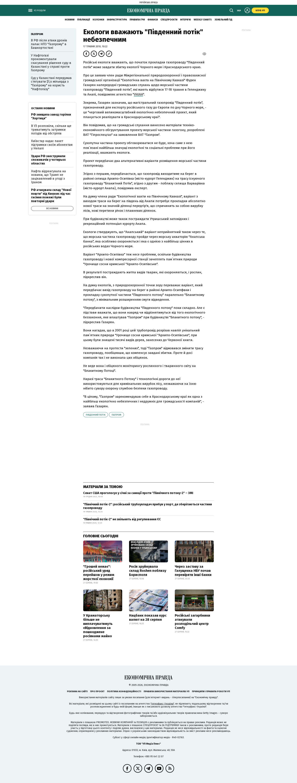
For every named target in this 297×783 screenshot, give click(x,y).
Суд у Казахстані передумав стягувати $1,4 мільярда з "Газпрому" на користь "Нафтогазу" (51, 83)
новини (69, 19)
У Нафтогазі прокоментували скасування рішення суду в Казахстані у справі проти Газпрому (51, 63)
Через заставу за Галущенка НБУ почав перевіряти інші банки (193, 570)
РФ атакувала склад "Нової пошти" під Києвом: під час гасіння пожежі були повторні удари (51, 195)
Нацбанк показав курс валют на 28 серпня (148, 617)
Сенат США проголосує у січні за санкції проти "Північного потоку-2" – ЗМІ (138, 493)
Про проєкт (97, 691)
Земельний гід (223, 19)
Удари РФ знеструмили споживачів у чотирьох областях (48, 159)
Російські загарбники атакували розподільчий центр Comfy (192, 621)
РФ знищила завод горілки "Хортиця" (51, 116)
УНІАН (138, 94)
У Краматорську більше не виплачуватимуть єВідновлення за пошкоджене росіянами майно (98, 625)
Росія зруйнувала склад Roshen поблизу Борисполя (147, 570)
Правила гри (137, 19)
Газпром (116, 414)
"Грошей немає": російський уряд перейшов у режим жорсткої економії (98, 572)
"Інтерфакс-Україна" (162, 703)
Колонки (98, 19)
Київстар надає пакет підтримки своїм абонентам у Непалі (52, 144)
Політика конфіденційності (124, 691)
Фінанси (152, 19)
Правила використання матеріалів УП (166, 691)
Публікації (83, 19)
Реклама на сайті (77, 691)
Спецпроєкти (169, 19)
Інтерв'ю (185, 19)
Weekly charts (203, 19)
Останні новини (43, 108)
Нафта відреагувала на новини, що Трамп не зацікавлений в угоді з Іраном (48, 176)
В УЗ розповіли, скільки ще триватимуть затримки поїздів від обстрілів (51, 129)
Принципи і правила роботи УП (211, 691)
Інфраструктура (117, 19)
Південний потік (95, 414)
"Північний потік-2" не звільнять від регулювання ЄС (122, 519)
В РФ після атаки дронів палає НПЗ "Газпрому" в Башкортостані (49, 44)
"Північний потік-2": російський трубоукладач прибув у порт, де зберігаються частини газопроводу (147, 506)
